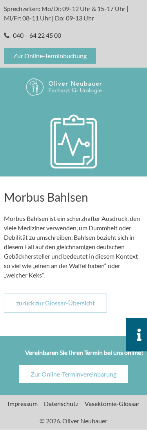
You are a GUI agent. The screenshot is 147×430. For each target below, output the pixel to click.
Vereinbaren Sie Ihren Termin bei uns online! (84, 352)
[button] (127, 87)
